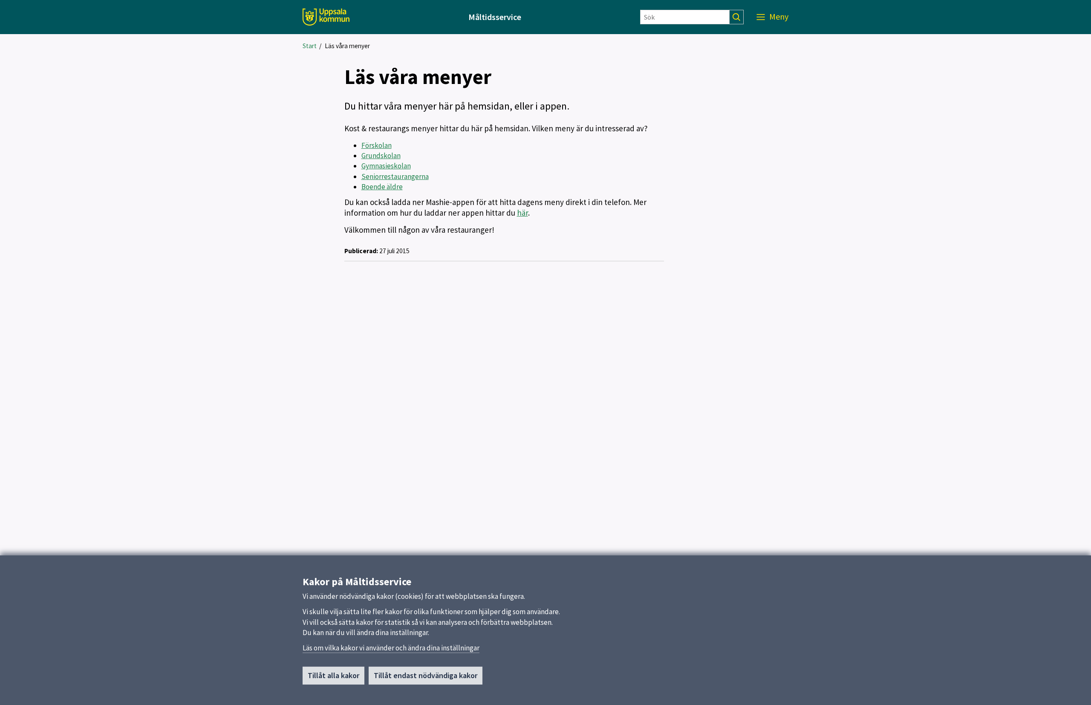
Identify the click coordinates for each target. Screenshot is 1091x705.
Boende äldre (382, 186)
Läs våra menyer (347, 46)
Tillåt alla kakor (333, 675)
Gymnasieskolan (386, 165)
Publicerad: (361, 251)
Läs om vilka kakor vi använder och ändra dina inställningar (391, 648)
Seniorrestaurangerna (395, 176)
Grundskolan (381, 155)
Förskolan (376, 145)
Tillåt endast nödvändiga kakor (425, 675)
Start (310, 46)
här (522, 213)
